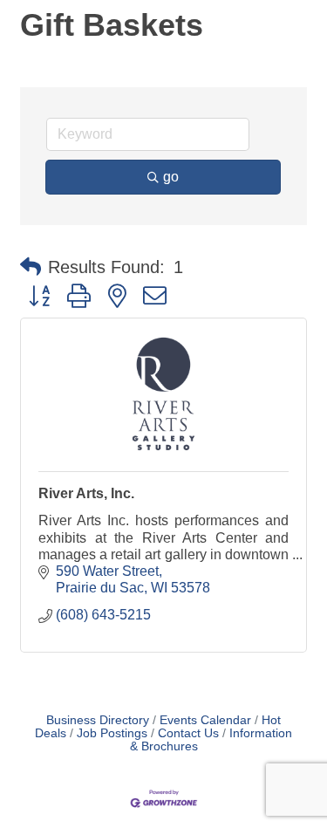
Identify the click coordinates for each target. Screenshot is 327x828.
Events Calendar (205, 720)
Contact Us (188, 733)
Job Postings (112, 733)
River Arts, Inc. (86, 493)
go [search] (171, 176)
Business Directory (97, 720)
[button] (30, 267)
